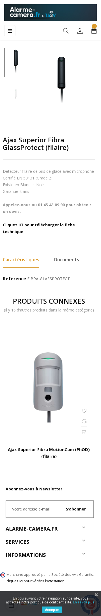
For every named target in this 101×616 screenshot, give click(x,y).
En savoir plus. (84, 602)
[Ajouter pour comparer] (84, 421)
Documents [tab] (66, 260)
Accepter (52, 610)
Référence (14, 278)
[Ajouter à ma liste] (84, 411)
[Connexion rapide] (80, 31)
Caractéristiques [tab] (21, 260)
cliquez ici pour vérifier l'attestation (35, 581)
